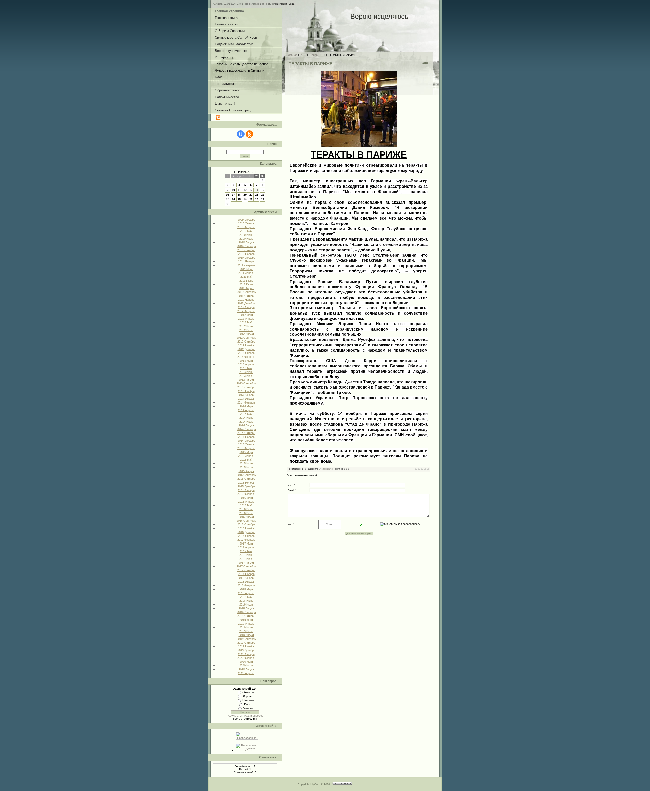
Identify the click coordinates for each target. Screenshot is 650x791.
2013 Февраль (246, 356)
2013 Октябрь (246, 387)
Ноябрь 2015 (245, 171)
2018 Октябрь (246, 615)
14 (256, 189)
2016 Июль (246, 513)
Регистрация (280, 4)
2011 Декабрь (246, 303)
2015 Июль (246, 467)
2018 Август (246, 608)
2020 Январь (246, 654)
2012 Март (246, 314)
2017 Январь (246, 535)
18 (239, 194)
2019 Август (246, 635)
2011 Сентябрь (246, 291)
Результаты (234, 715)
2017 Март (246, 543)
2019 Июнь (246, 627)
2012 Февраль (246, 311)
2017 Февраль (246, 539)
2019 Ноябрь (246, 646)
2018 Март (246, 589)
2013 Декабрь (246, 394)
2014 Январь (246, 398)
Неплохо (248, 700)
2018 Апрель (246, 593)
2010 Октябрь (246, 250)
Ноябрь (314, 54)
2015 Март (246, 452)
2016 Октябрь (246, 524)
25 (239, 199)
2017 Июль (246, 558)
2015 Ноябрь (246, 482)
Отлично (248, 692)
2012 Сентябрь (246, 337)
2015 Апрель (246, 455)
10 (233, 189)
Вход (291, 4)
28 (256, 199)
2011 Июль (246, 284)
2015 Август (246, 471)
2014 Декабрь (246, 440)
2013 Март (246, 360)
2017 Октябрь (246, 570)
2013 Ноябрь (246, 391)
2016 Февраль (246, 493)
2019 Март (246, 619)
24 (233, 199)
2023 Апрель (246, 673)
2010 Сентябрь (246, 246)
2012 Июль (246, 330)
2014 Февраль (246, 402)
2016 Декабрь (246, 532)
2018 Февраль (246, 585)
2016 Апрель (246, 501)
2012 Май (246, 322)
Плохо (248, 704)
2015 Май (246, 459)
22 (262, 194)
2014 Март (246, 406)
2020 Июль (246, 665)
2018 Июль (246, 604)
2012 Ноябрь (246, 345)
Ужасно (248, 708)
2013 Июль (246, 375)
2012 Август (246, 333)
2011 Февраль (246, 265)
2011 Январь (246, 261)
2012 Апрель (246, 318)
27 (250, 199)
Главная (292, 54)
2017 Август (246, 562)
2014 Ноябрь (246, 436)
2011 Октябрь (246, 295)
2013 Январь (246, 352)
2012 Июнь (246, 326)
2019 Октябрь (246, 642)
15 (262, 189)
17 (233, 194)
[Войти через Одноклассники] (249, 134)
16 (227, 194)
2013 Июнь (246, 372)
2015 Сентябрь (246, 474)
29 (262, 199)
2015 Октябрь (246, 478)
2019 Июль (246, 631)
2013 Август (246, 379)
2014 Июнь (246, 417)
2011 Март (246, 269)
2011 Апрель (246, 272)
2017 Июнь (246, 554)
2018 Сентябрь (246, 612)
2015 (303, 54)
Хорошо (248, 696)
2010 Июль (246, 238)
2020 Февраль (246, 657)
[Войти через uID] (241, 134)
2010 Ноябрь (246, 253)
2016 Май (246, 505)
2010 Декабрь (246, 257)
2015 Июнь (246, 463)
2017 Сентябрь (246, 566)
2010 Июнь (246, 234)
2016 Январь (246, 490)
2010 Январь (246, 223)
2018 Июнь (246, 600)
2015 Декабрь (246, 486)
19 (245, 194)
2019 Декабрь (246, 650)
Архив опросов (253, 715)
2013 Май (246, 368)
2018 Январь (246, 581)
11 (239, 189)
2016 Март (246, 497)
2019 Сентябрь (246, 638)
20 (250, 194)
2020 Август (246, 669)
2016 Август (246, 516)
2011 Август (246, 288)
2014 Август (246, 425)
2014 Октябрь (246, 433)
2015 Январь (246, 444)
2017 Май (246, 551)
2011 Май (246, 276)
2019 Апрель (246, 623)
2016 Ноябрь (246, 528)
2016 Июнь (246, 509)
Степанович (325, 469)
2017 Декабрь (246, 577)
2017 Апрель (246, 547)
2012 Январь (246, 307)
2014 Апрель (246, 410)
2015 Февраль (246, 448)
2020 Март (246, 661)
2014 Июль (246, 421)
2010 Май (246, 230)
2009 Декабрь (246, 219)
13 (250, 189)
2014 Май (246, 413)
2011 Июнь (246, 280)
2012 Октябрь (246, 341)
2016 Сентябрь (246, 520)
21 (256, 194)
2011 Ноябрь (246, 299)
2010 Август (246, 242)
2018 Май (246, 596)
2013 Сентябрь (246, 383)
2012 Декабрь (246, 349)
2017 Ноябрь (246, 574)
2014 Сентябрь (246, 429)
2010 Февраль (246, 227)
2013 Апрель (246, 364)
